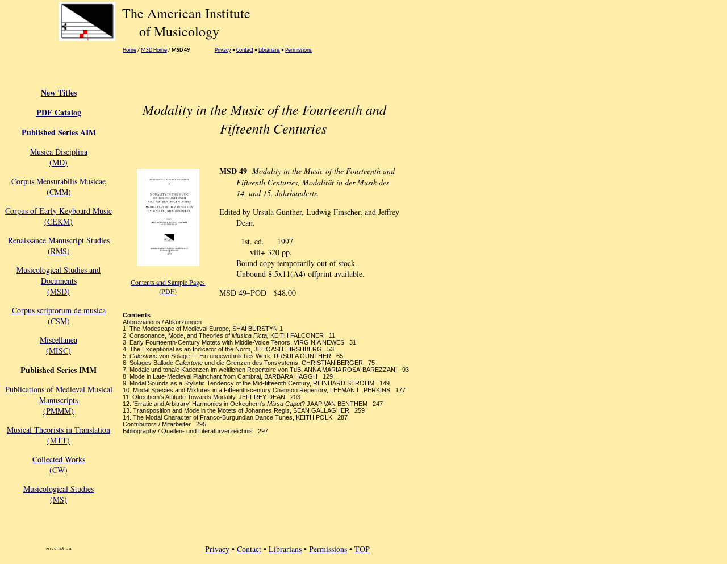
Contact (244, 50)
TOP (362, 549)
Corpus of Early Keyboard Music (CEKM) (58, 216)
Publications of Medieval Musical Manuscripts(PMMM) (58, 400)
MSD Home (154, 50)
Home (129, 50)
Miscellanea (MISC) (58, 345)
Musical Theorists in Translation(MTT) (58, 435)
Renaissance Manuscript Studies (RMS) (59, 245)
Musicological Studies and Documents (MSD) (58, 280)
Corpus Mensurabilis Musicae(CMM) (58, 186)
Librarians (269, 50)
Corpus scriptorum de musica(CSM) (59, 315)
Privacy (223, 50)
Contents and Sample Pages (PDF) (168, 286)
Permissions (298, 50)
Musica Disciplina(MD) (58, 157)
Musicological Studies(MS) (58, 494)
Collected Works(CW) (58, 464)
